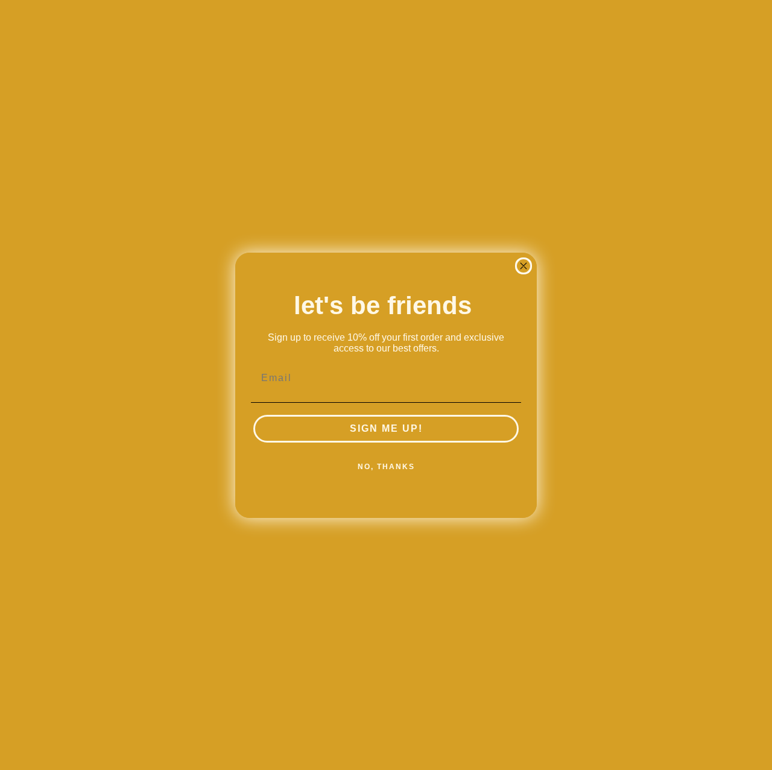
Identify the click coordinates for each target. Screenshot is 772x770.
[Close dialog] (523, 266)
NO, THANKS (386, 466)
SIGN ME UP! (386, 428)
